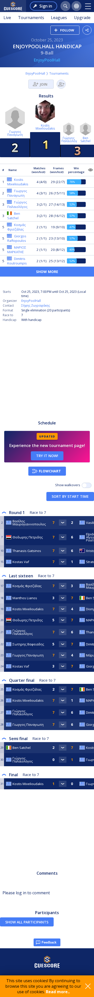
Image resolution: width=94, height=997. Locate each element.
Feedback (49, 942)
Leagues (59, 17)
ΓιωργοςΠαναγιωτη (15, 133)
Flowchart (50, 471)
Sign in (45, 6)
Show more (47, 271)
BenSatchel (85, 139)
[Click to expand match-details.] (62, 523)
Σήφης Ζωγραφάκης (35, 305)
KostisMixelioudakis (45, 127)
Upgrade (82, 17)
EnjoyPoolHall (47, 60)
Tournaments (31, 17)
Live (7, 17)
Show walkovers (68, 485)
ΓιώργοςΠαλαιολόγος (70, 139)
